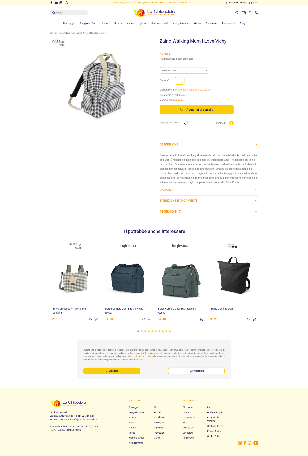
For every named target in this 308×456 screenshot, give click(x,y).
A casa (106, 23)
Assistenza (188, 427)
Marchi (157, 437)
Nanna (130, 23)
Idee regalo (159, 422)
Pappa (118, 23)
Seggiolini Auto (88, 23)
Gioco (197, 23)
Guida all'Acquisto (216, 412)
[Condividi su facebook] (231, 122)
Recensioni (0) (170, 211)
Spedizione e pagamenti (178, 201)
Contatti (187, 412)
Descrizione (169, 144)
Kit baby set (159, 417)
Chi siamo (188, 407)
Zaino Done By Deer (222, 308)
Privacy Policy (214, 431)
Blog (242, 23)
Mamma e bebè (159, 23)
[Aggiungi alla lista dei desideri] (90, 319)
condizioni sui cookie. (141, 356)
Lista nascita (189, 417)
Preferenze (198, 370)
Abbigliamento (181, 23)
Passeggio (69, 23)
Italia (255, 2)
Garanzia (167, 190)
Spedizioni (188, 432)
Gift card (158, 412)
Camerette (211, 23)
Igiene (142, 23)
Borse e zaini (55, 33)
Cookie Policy (213, 436)
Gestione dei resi (215, 426)
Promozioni (228, 23)
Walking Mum (69, 33)
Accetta (113, 370)
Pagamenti (188, 437)
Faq (209, 407)
